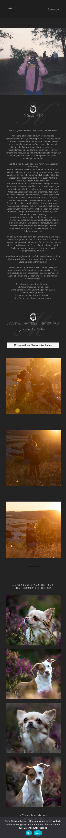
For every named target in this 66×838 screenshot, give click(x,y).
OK (28, 833)
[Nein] (61, 827)
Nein (37, 833)
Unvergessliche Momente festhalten (33, 345)
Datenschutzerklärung (35, 827)
